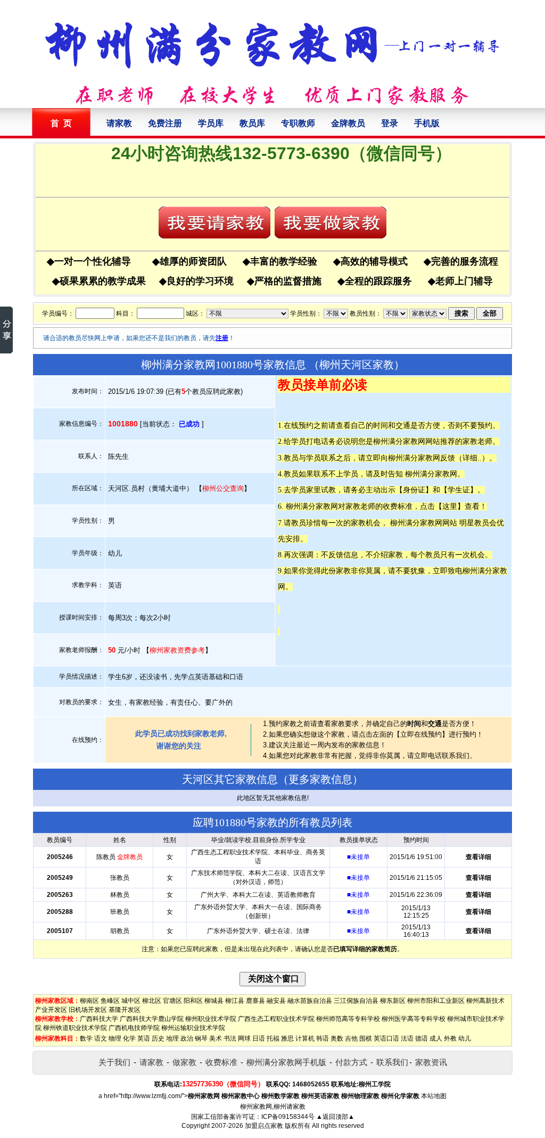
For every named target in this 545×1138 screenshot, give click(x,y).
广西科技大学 (99, 1018)
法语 (407, 1038)
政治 (186, 1038)
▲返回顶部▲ (335, 1116)
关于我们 (114, 1062)
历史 (158, 1038)
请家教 (119, 123)
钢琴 (201, 1038)
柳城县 (214, 1000)
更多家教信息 (320, 779)
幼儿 (464, 1038)
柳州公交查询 (223, 488)
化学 (129, 1038)
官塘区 (172, 1000)
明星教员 (474, 522)
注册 (222, 338)
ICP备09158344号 (288, 1116)
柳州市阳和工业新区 (436, 1000)
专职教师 (298, 123)
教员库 (252, 123)
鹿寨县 (255, 1000)
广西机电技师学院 (134, 1028)
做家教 (184, 1062)
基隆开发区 (125, 1009)
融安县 (276, 1000)
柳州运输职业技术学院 (193, 1028)
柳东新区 (393, 1000)
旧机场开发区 (88, 1009)
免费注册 (165, 123)
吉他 (351, 1038)
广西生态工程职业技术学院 (276, 1018)
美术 (215, 1038)
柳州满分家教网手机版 (286, 1062)
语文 (100, 1038)
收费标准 (221, 1062)
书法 (230, 1038)
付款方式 (351, 1062)
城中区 (131, 1000)
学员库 (211, 123)
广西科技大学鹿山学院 (152, 1018)
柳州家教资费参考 (177, 650)
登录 (389, 123)
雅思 (287, 1038)
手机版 (427, 123)
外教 (450, 1038)
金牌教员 (348, 123)
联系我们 (392, 1062)
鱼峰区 (110, 1000)
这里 (449, 506)
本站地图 (434, 1096)
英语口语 (386, 1038)
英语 (143, 1038)
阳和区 (193, 1000)
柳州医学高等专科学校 (413, 1018)
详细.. (472, 457)
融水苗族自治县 (309, 1000)
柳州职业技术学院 (210, 1018)
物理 (115, 1038)
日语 (258, 1038)
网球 (244, 1038)
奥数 (337, 1038)
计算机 (305, 1038)
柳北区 (151, 1000)
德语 (421, 1038)
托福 (273, 1038)
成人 (436, 1038)
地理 (172, 1038)
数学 (86, 1038)
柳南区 (89, 1000)
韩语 (322, 1038)
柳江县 (234, 1000)
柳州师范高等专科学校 (348, 1018)
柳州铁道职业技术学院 (75, 1028)
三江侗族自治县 (356, 1000)
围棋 (365, 1038)
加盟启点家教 (264, 1125)
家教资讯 (431, 1062)
